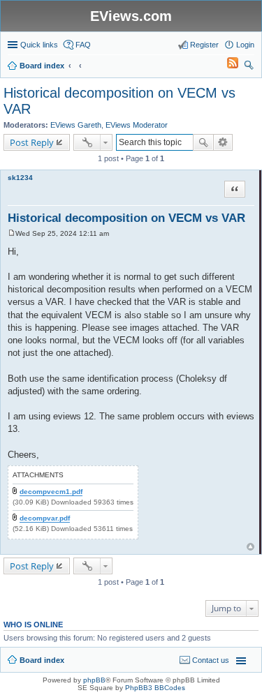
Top (250, 547)
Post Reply (32, 142)
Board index (42, 660)
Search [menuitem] (248, 67)
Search (203, 142)
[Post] (11, 233)
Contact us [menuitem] (210, 660)
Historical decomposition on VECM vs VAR (126, 218)
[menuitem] (226, 65)
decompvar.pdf (45, 518)
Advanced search (223, 142)
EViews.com (131, 16)
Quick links (39, 44)
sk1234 (20, 177)
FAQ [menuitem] (83, 44)
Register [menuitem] (204, 44)
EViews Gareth (75, 125)
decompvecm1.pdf (51, 491)
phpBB (94, 680)
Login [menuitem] (245, 44)
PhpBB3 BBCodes (155, 688)
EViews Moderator (136, 125)
